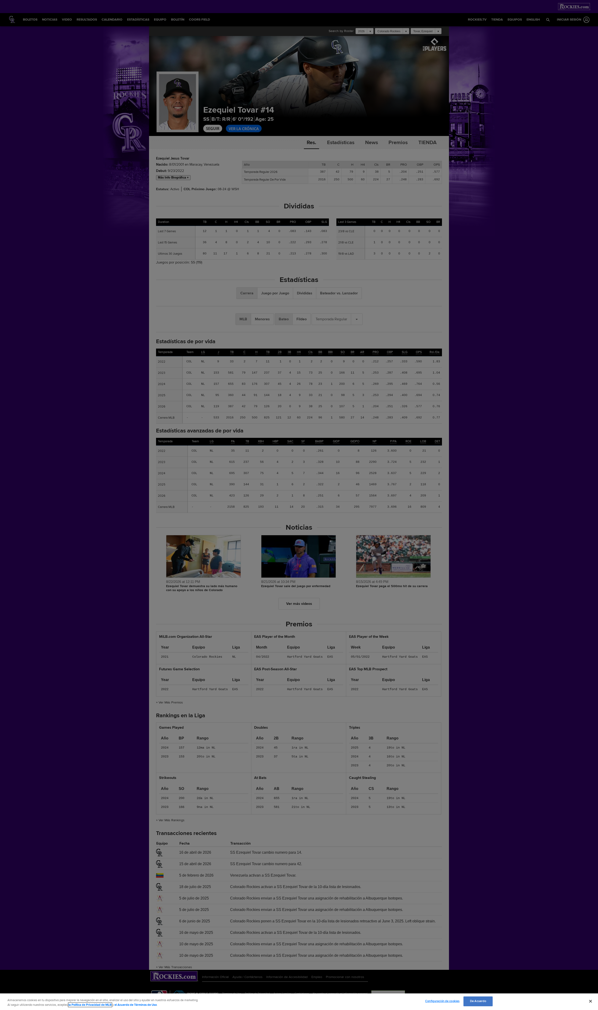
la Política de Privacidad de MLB (90, 1005)
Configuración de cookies (442, 1001)
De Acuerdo (478, 1001)
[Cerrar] (590, 1001)
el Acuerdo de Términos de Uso (135, 1005)
